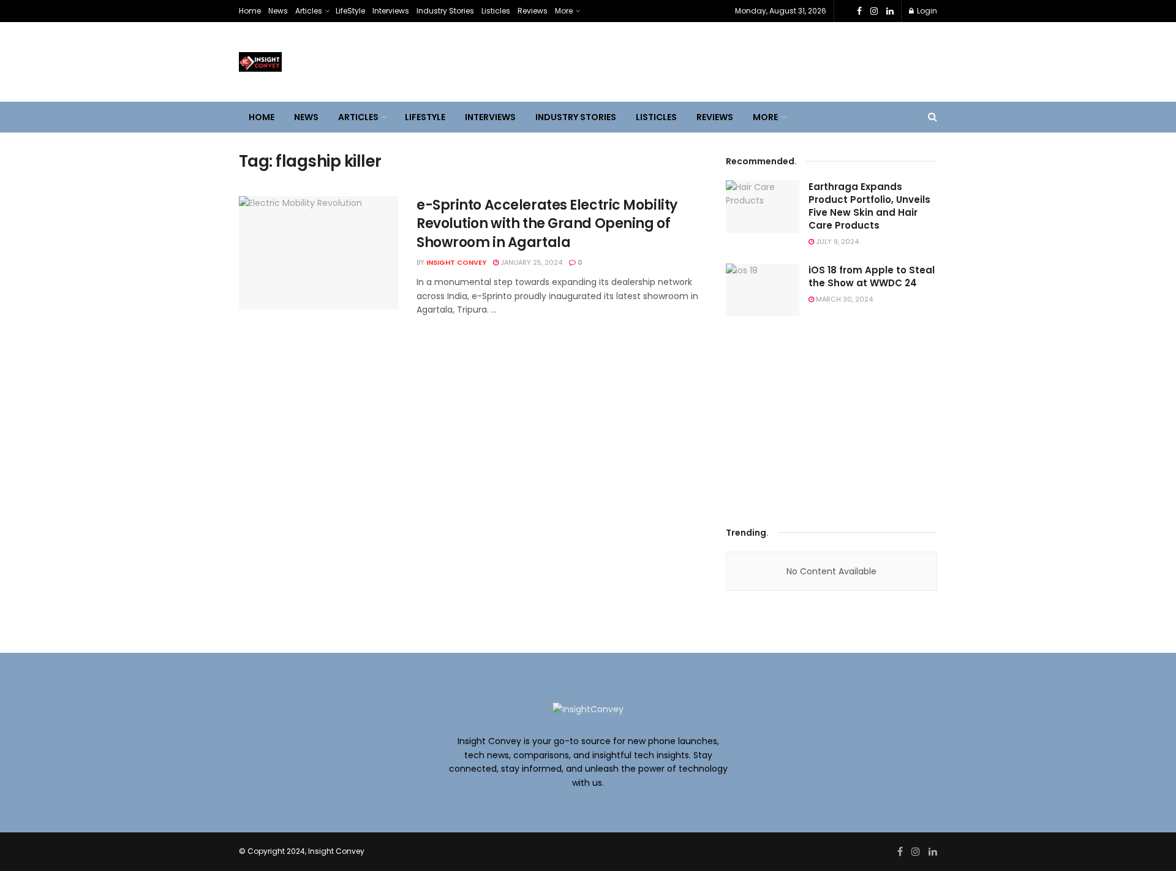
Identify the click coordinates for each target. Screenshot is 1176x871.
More (564, 11)
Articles (308, 11)
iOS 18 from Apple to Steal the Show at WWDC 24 (872, 276)
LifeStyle (350, 11)
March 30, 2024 (843, 299)
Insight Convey (456, 262)
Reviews (533, 11)
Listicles (495, 11)
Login (926, 11)
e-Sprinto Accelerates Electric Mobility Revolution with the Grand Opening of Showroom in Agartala (547, 224)
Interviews (390, 11)
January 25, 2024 (530, 262)
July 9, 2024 (836, 241)
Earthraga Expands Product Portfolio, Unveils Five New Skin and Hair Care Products (869, 206)
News (278, 11)
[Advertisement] (832, 417)
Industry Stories (445, 11)
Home (250, 11)
